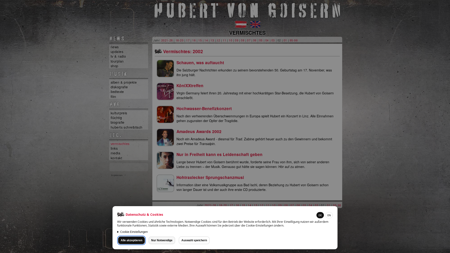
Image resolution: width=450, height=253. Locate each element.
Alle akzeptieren (131, 240)
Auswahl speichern (194, 240)
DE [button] (320, 215)
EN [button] (329, 215)
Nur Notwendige (161, 240)
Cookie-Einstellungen (134, 232)
